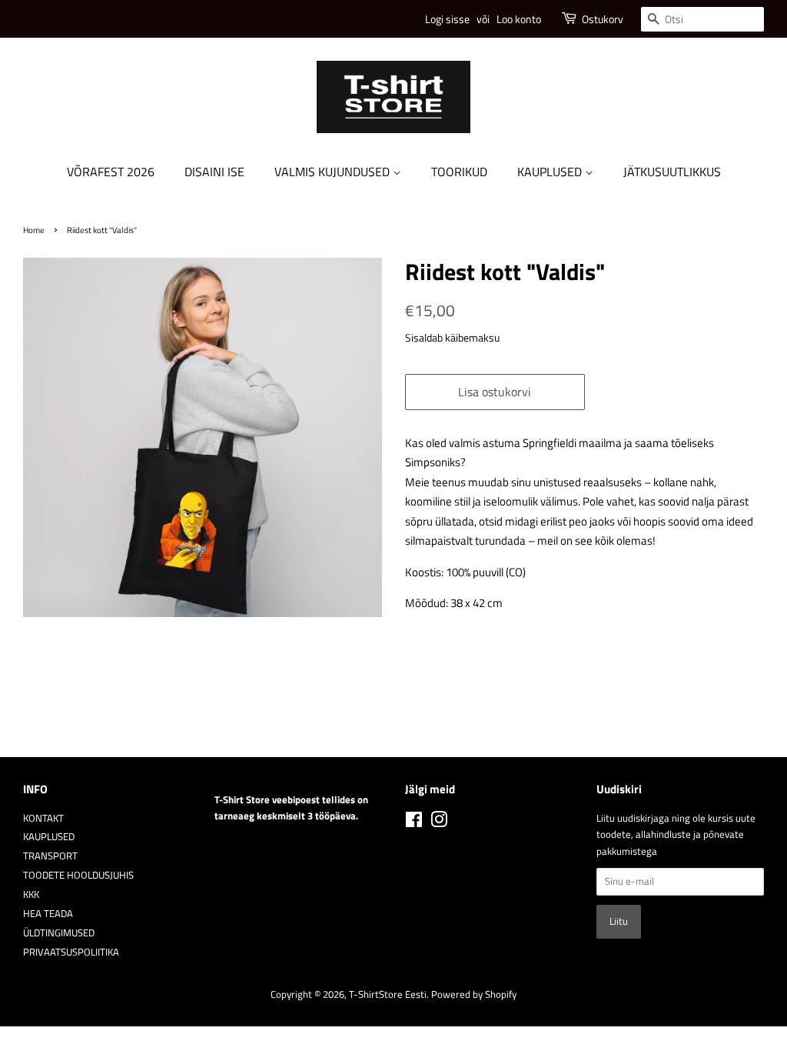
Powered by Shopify (473, 994)
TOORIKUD (459, 171)
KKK (31, 894)
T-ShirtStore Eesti (388, 994)
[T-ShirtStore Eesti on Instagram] (438, 823)
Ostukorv (602, 19)
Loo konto (518, 19)
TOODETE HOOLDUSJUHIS (78, 875)
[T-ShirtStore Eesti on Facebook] (414, 823)
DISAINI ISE (214, 171)
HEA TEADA (48, 913)
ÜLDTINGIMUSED (59, 933)
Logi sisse (447, 19)
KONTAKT (43, 818)
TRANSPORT (50, 856)
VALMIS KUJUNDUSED (333, 171)
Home (34, 229)
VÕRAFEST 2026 (110, 171)
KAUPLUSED (551, 171)
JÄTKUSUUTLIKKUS (672, 171)
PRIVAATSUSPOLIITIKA (71, 952)
